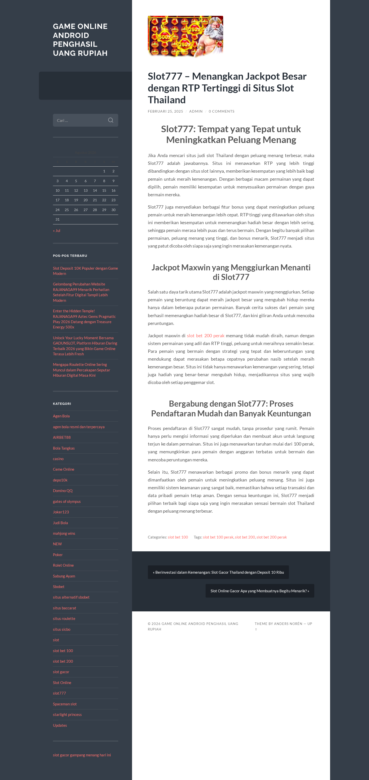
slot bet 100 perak (218, 537)
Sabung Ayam (64, 576)
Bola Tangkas (64, 448)
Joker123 (61, 512)
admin (196, 111)
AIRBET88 (62, 437)
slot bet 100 (63, 650)
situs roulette (64, 618)
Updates (60, 725)
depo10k (60, 480)
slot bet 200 (63, 661)
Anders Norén (288, 624)
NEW (57, 544)
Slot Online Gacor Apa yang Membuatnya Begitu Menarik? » (260, 591)
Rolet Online (63, 565)
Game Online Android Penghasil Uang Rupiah (80, 40)
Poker (58, 554)
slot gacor (61, 671)
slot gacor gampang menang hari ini (82, 755)
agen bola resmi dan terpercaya (79, 426)
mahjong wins (64, 533)
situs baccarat (64, 608)
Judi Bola (60, 522)
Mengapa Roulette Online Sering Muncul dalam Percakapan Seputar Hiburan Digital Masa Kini (81, 369)
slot (56, 640)
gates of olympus (67, 501)
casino (58, 458)
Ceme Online (63, 469)
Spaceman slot (65, 704)
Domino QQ (63, 490)
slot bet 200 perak (205, 335)
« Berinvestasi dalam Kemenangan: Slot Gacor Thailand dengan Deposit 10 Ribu (218, 572)
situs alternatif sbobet (71, 597)
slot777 (59, 693)
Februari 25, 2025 (165, 111)
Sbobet (59, 586)
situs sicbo (61, 629)
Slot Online (62, 682)
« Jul (56, 230)
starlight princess (67, 714)
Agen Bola (61, 416)
